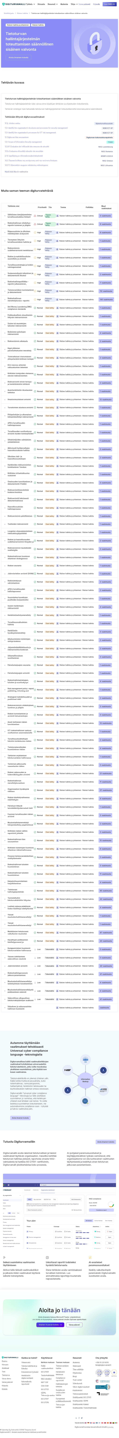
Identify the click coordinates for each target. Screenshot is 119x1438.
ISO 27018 (45, 1402)
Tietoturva (6, 1375)
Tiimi (3, 1372)
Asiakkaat (5, 1368)
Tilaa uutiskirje (78, 1369)
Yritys (73, 4)
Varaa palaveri (7, 1382)
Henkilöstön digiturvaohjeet (27, 1376)
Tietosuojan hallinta (60, 1406)
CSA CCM (44, 1386)
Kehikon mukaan (48, 1362)
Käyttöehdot (77, 1390)
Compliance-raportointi (61, 1379)
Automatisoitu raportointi (26, 1383)
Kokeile (4, 1389)
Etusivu (4, 1361)
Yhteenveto (25, 1362)
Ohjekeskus (77, 1373)
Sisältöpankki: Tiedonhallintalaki (83, 1408)
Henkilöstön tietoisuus (60, 1373)
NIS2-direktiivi (46, 1379)
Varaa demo (6, 1379)
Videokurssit (77, 1383)
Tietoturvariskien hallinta (62, 1367)
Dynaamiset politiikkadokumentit (63, 1400)
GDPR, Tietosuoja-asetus (48, 1394)
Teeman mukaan (62, 1362)
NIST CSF (44, 1382)
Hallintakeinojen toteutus (62, 1385)
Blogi (75, 1376)
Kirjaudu (5, 1386)
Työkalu (29, 4)
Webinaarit (77, 1366)
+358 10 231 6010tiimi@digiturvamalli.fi (103, 1363)
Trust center (77, 1380)
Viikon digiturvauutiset (81, 1387)
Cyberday (110, 1427)
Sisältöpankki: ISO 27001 (82, 1397)
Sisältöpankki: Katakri (81, 1404)
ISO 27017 (45, 1399)
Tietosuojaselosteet (80, 1394)
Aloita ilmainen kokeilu (20, 1118)
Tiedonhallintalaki (47, 1375)
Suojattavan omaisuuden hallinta (60, 1392)
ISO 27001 (45, 1372)
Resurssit (51, 4)
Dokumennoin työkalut (29, 1372)
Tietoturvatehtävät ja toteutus (29, 1367)
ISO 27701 (45, 1389)
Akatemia (64, 4)
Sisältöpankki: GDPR (80, 1401)
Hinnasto (41, 4)
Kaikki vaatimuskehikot (47, 1367)
